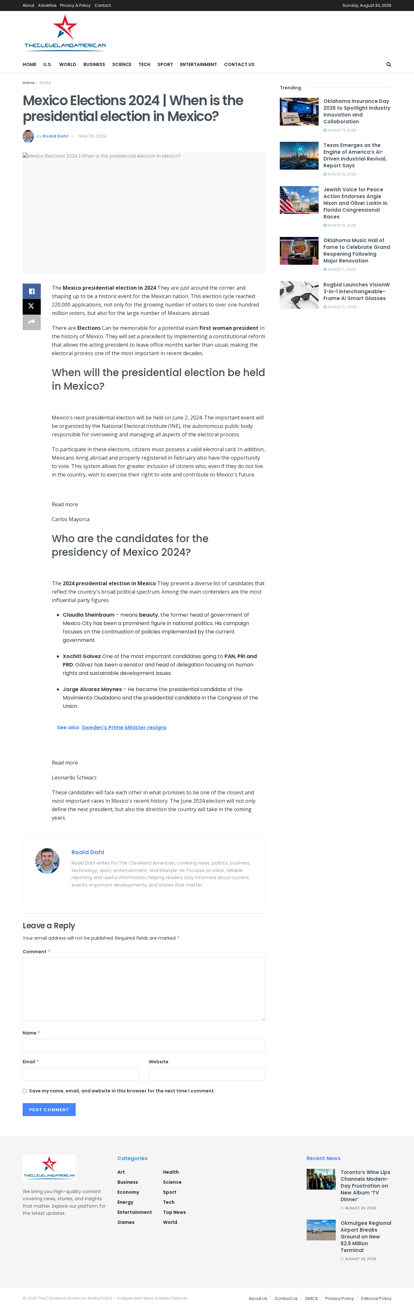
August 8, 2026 (341, 225)
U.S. (47, 64)
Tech (144, 64)
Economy (128, 1192)
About (28, 5)
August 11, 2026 (341, 306)
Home (29, 64)
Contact (102, 5)
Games (126, 1222)
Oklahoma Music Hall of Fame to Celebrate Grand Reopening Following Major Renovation (356, 250)
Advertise (47, 5)
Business (94, 64)
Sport (165, 64)
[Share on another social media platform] (32, 322)
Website (159, 1061)
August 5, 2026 (341, 174)
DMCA (311, 1298)
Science (121, 64)
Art (121, 1172)
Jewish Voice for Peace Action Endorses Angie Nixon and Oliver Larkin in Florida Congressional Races (355, 203)
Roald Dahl (55, 136)
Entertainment (198, 64)
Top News (174, 1212)
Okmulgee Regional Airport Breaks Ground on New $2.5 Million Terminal (366, 1237)
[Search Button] (389, 64)
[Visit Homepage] (65, 34)
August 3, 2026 (341, 130)
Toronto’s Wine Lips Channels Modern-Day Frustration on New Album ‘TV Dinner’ (365, 1186)
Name (32, 1033)
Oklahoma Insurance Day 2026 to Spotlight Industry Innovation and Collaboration (356, 111)
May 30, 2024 (92, 136)
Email (31, 1061)
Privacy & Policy (75, 5)
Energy (125, 1202)
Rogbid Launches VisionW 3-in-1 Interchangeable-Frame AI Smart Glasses (356, 291)
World (67, 64)
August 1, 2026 (340, 269)
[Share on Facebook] (32, 291)
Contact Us (239, 64)
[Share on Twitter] (32, 307)
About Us (258, 1298)
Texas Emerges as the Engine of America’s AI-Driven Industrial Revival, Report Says (355, 155)
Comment (37, 951)
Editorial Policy (376, 1298)
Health (171, 1172)
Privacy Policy (339, 1298)
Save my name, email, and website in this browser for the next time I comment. (122, 1091)
